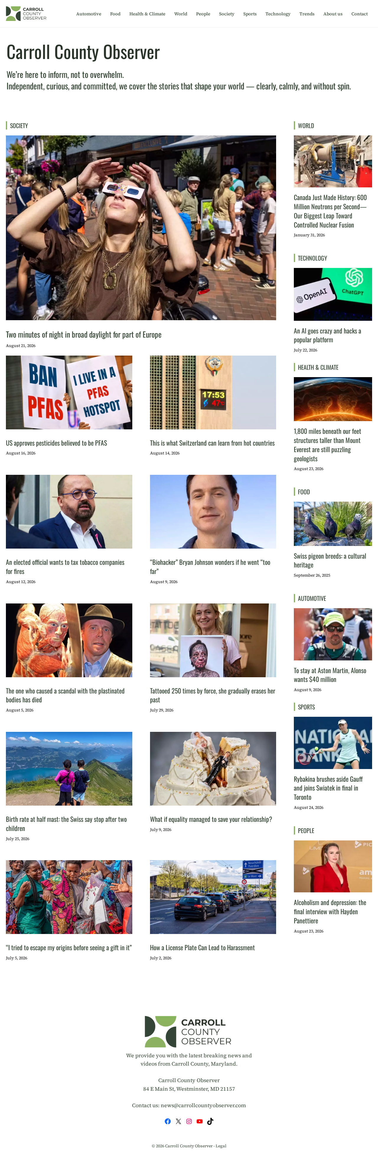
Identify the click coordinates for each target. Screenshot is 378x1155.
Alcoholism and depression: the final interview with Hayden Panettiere (330, 911)
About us (333, 14)
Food (115, 14)
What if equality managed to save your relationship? (211, 819)
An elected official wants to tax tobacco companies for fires (65, 566)
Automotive (88, 14)
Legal (221, 1146)
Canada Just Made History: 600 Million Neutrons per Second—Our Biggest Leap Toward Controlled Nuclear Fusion (330, 210)
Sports (250, 14)
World (180, 14)
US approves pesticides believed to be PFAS (56, 442)
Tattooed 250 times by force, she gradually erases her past (212, 695)
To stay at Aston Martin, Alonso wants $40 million (330, 674)
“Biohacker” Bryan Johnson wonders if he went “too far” (210, 566)
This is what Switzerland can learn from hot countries (212, 442)
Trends (307, 14)
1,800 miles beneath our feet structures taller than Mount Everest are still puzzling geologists (327, 444)
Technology (278, 14)
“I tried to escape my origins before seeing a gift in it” (69, 947)
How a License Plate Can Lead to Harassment (202, 947)
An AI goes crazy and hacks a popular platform (327, 335)
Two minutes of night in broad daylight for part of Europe (84, 334)
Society (226, 14)
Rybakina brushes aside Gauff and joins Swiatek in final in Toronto (328, 788)
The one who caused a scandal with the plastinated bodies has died (65, 695)
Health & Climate (147, 14)
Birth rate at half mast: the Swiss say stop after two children (66, 823)
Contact (359, 14)
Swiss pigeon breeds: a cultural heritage (330, 560)
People (203, 14)
